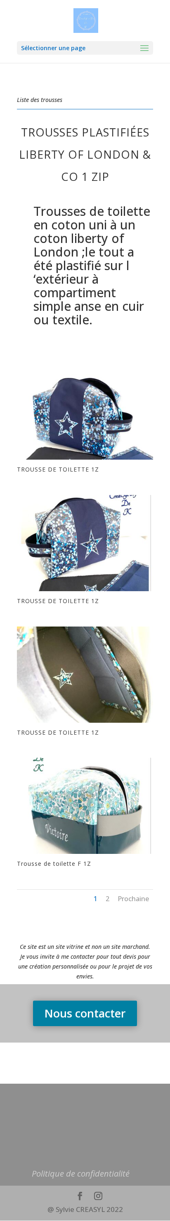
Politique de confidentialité (81, 1173)
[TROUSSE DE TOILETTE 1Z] (85, 459)
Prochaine (133, 898)
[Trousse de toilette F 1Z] (85, 854)
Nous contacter (85, 1013)
